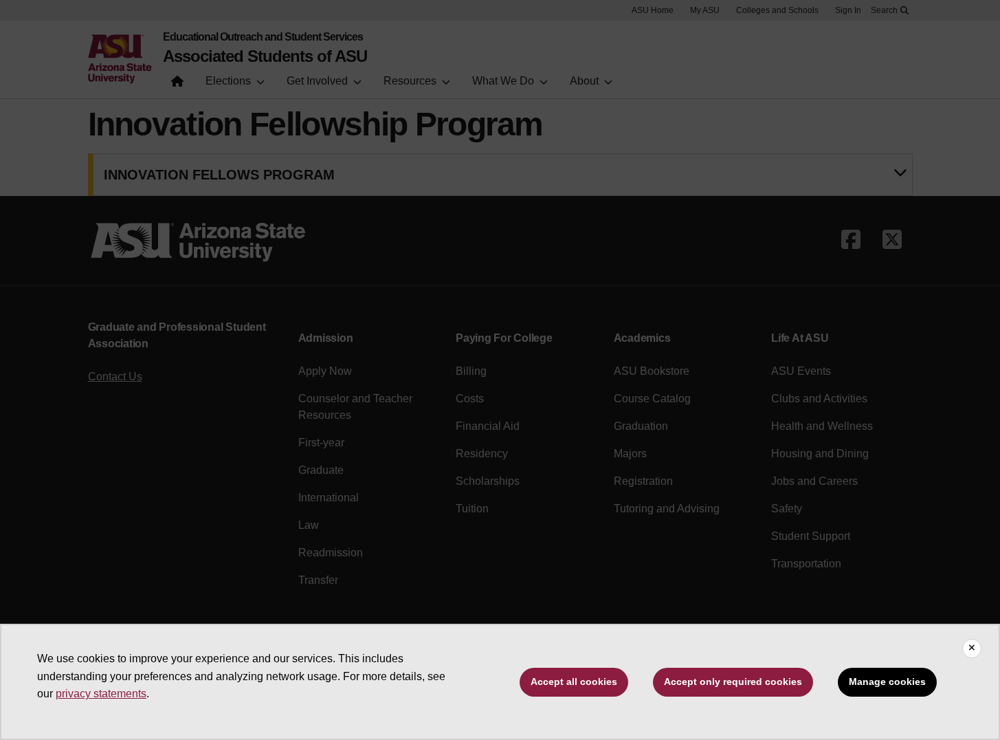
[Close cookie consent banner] (971, 648)
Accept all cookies (574, 681)
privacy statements (101, 693)
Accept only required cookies (733, 681)
